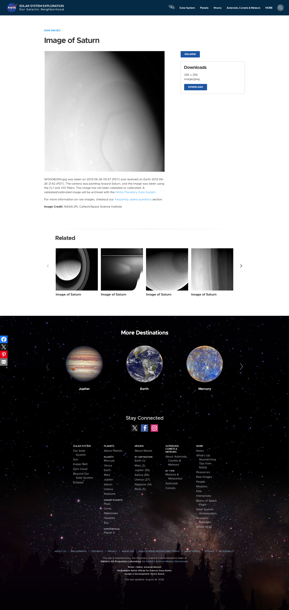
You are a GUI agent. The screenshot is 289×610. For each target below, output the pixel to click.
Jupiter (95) (142, 470)
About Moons (143, 451)
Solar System (82, 446)
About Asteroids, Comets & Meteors (176, 460)
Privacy (112, 551)
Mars (107, 475)
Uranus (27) (142, 479)
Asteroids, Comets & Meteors (172, 449)
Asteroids (171, 483)
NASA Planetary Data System (135, 192)
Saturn (108, 484)
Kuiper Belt (80, 464)
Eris (106, 523)
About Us (60, 551)
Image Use (128, 551)
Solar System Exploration (41, 5)
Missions (201, 486)
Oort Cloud (80, 469)
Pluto (107, 504)
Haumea (109, 518)
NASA (12, 7)
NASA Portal (192, 551)
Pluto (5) (140, 489)
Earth (144, 389)
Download (195, 87)
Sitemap (209, 551)
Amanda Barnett (152, 567)
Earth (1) (140, 460)
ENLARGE (190, 54)
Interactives (203, 496)
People (200, 481)
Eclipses (78, 482)
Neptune (109, 494)
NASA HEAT (204, 527)
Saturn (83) (142, 475)
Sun (75, 459)
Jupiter (84, 389)
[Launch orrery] (171, 8)
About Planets (113, 451)
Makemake (111, 513)
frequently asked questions (133, 199)
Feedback (97, 551)
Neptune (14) (143, 484)
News (200, 451)
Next (241, 266)
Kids (199, 491)
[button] (269, 8)
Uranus (108, 489)
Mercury (204, 389)
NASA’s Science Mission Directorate (167, 561)
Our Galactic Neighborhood (41, 10)
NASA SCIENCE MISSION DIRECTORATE (159, 551)
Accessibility (226, 551)
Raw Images (52, 30)
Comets (170, 488)
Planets (109, 446)
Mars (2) (140, 465)
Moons (139, 446)
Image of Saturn (68, 294)
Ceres (107, 508)
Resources (203, 472)
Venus (108, 465)
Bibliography (79, 551)
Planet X (109, 532)
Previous (47, 266)
